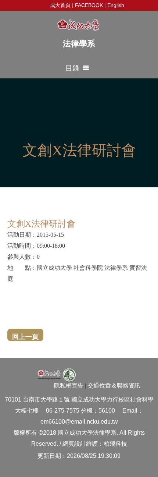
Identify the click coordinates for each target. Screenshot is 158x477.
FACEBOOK (89, 5)
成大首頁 (60, 5)
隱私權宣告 (68, 385)
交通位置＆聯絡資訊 (113, 385)
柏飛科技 (115, 444)
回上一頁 (25, 336)
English (115, 5)
